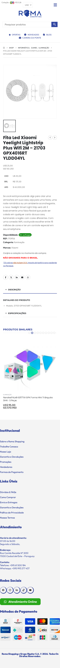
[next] (55, 137)
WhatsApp (27, 277)
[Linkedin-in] (17, 590)
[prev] (50, 137)
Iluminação (19, 242)
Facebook (5, 277)
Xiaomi (14, 247)
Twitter (11, 277)
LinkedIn (16, 277)
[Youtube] (30, 590)
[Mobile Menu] (55, 5)
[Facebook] (3, 590)
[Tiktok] (23, 590)
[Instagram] (10, 590)
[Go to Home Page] (4, 47)
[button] (29, 332)
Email (22, 277)
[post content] (30, 364)
